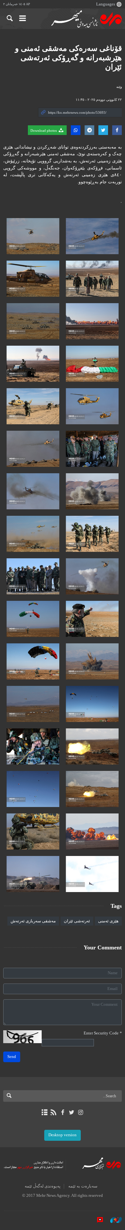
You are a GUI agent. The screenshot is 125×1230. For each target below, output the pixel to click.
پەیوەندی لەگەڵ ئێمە (43, 1186)
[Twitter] (72, 1112)
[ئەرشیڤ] (44, 1112)
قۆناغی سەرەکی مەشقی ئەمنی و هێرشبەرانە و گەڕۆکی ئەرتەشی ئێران (68, 57)
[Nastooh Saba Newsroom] (113, 1220)
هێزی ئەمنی (108, 921)
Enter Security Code (103, 1033)
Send (11, 1056)
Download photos (44, 130)
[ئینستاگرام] (81, 1112)
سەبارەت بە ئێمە (82, 1186)
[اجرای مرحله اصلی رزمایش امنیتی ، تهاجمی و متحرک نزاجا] (92, 236)
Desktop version (62, 1135)
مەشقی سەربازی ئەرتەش (33, 921)
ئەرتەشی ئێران (77, 921)
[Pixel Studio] (97, 1220)
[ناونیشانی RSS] (53, 1112)
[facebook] (62, 1112)
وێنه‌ (119, 87)
